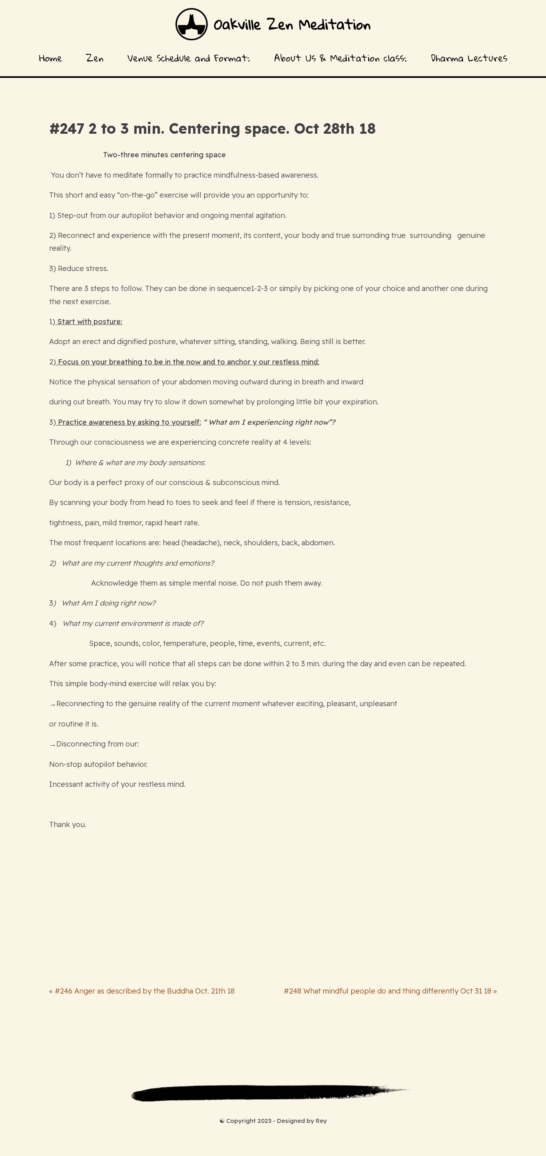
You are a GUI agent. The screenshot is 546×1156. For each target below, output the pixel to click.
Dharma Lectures (469, 58)
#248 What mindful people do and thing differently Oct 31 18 (387, 991)
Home (50, 58)
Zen (95, 58)
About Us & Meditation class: (340, 58)
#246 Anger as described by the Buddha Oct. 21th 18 (145, 991)
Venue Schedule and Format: (189, 58)
